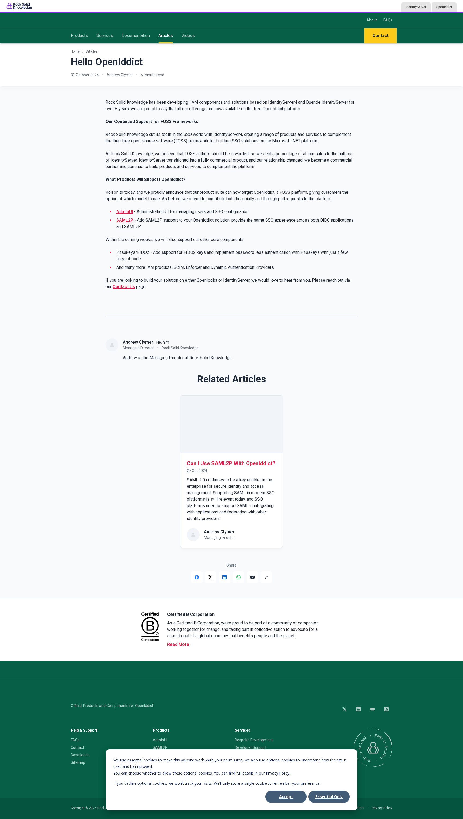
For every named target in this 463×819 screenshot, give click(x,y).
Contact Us (124, 286)
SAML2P (124, 220)
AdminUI (124, 211)
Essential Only (329, 796)
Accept (286, 796)
